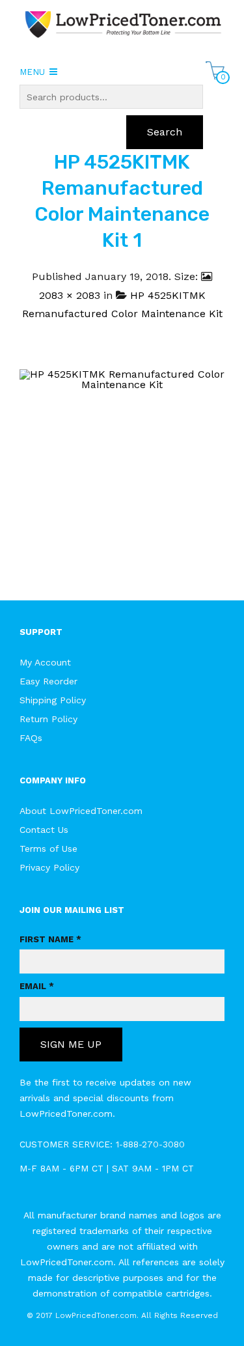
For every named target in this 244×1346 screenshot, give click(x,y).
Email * (37, 986)
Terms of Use (48, 848)
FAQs (31, 738)
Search (164, 132)
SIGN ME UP (71, 1044)
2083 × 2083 (69, 295)
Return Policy (48, 719)
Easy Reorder (48, 681)
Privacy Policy (49, 867)
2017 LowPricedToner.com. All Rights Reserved (127, 1315)
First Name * (50, 939)
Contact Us (44, 829)
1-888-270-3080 (150, 1144)
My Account (45, 662)
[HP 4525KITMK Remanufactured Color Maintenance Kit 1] (122, 471)
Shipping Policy (53, 700)
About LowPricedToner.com (81, 811)
